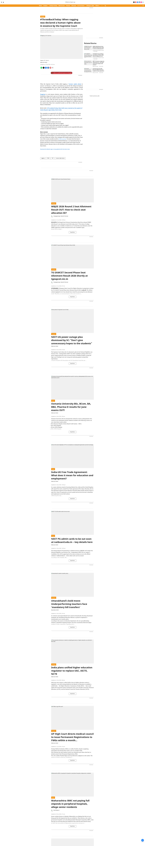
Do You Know (80, 5)
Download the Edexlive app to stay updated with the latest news (55, 149)
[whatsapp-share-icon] (41, 68)
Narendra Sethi (55, 610)
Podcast (68, 5)
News (40, 5)
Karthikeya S (56, 810)
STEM (48, 158)
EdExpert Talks (90, 5)
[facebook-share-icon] (46, 68)
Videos (97, 5)
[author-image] (52, 216)
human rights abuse (60, 158)
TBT (53, 158)
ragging (42, 158)
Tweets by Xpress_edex (94, 96)
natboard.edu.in (61, 556)
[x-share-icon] (44, 68)
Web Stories (62, 5)
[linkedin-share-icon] (48, 68)
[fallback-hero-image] (88, 48)
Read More (72, 232)
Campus (45, 5)
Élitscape (73, 5)
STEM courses (62, 139)
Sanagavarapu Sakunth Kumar (60, 216)
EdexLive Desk (43, 62)
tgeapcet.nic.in (59, 292)
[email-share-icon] (50, 68)
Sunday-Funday (53, 5)
